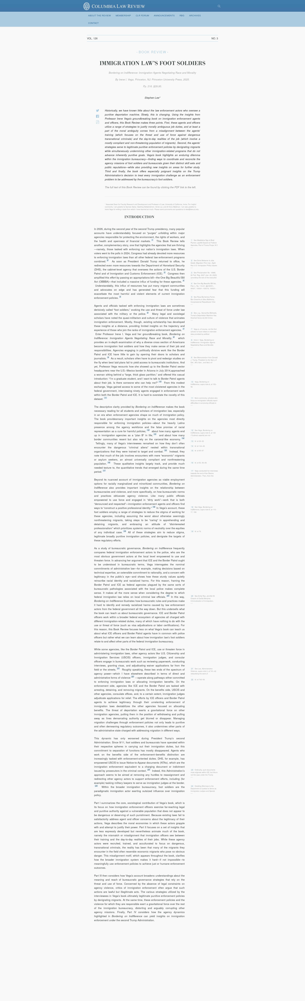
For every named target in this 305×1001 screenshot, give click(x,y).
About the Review (99, 15)
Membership (123, 15)
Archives (195, 15)
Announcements (164, 15)
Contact (93, 22)
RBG (182, 15)
